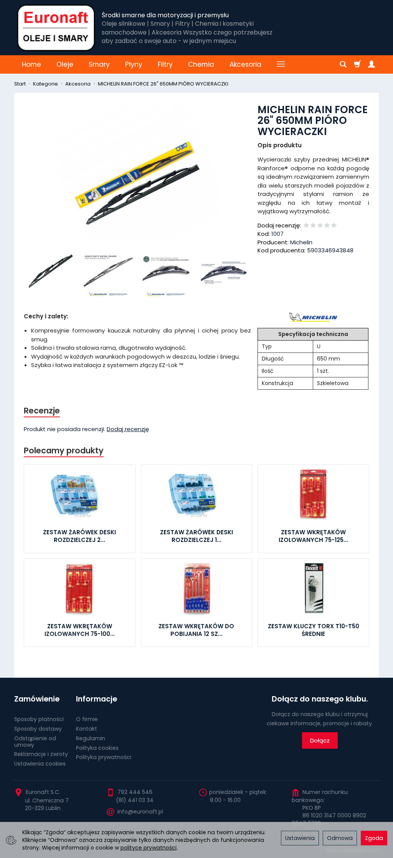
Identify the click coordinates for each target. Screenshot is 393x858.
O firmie (87, 719)
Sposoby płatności (39, 719)
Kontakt (86, 729)
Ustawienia (300, 838)
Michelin (301, 242)
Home (31, 64)
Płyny (133, 64)
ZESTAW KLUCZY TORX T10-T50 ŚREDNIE (313, 630)
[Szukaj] (343, 64)
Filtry (165, 64)
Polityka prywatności (103, 757)
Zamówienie (36, 699)
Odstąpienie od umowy (35, 741)
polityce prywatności (149, 847)
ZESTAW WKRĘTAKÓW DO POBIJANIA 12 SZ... (196, 630)
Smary (99, 64)
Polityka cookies (97, 748)
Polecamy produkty (64, 450)
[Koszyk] (357, 64)
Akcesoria (245, 64)
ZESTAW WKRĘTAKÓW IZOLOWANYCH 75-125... (313, 536)
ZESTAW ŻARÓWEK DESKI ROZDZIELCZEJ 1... (196, 536)
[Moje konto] (371, 64)
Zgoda (374, 838)
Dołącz (320, 740)
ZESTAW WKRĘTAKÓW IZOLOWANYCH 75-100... (80, 630)
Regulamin (90, 738)
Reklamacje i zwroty (41, 754)
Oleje (64, 64)
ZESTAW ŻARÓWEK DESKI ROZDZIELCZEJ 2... (79, 536)
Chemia (201, 64)
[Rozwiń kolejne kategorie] (281, 64)
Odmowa (340, 838)
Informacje (96, 699)
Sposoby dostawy (38, 729)
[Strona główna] (56, 27)
